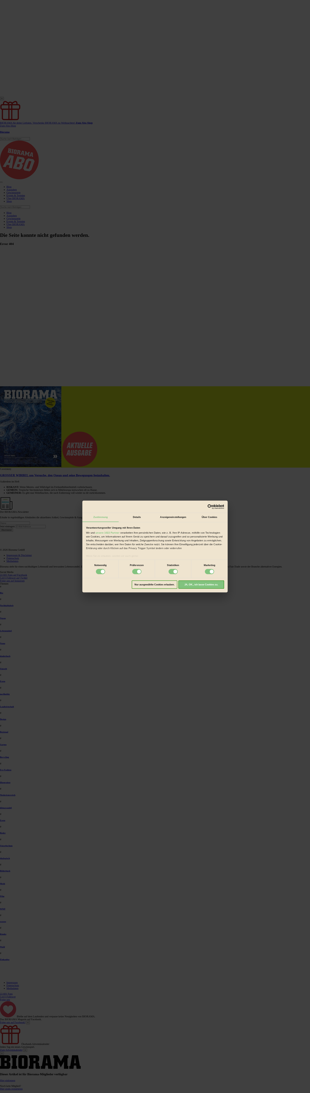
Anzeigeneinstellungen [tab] (173, 517)
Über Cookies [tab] (209, 517)
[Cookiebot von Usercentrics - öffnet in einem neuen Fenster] (210, 506)
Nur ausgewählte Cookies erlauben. (154, 584)
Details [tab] (137, 517)
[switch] (136, 571)
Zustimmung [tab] (100, 517)
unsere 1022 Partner (107, 532)
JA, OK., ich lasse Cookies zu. (201, 584)
